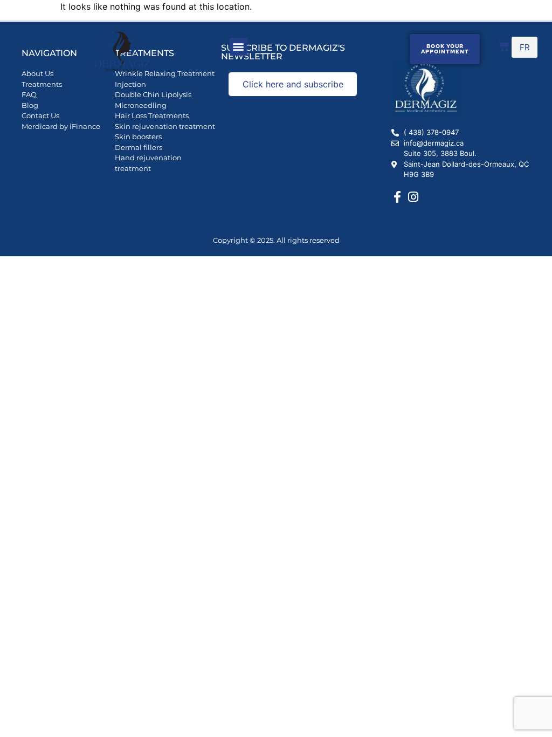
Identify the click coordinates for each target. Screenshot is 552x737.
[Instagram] (413, 197)
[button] (238, 47)
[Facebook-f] (397, 197)
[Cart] (503, 46)
